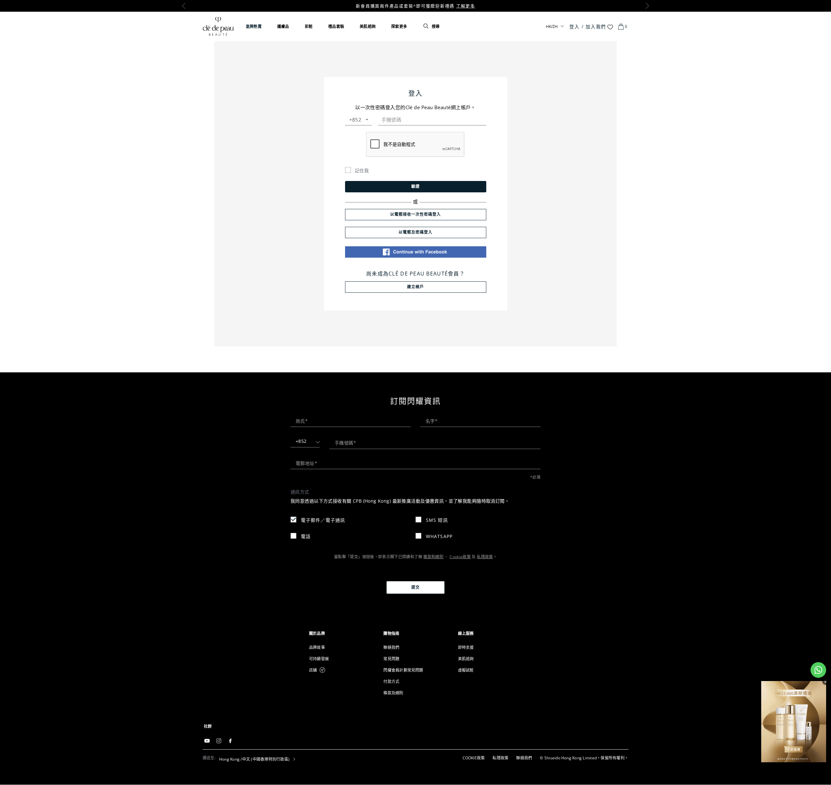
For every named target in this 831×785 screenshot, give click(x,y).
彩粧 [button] (309, 26)
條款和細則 (433, 557)
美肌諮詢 (368, 26)
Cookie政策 (460, 557)
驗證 (415, 186)
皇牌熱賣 (254, 26)
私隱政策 (485, 557)
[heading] (341, 633)
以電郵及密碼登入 (415, 232)
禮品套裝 (336, 26)
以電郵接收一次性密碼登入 (415, 214)
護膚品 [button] (283, 26)
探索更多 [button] (399, 26)
